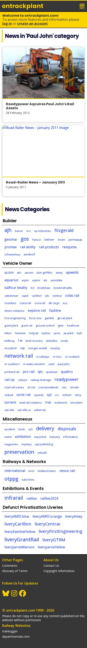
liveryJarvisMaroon (19, 547)
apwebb (72, 272)
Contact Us (51, 566)
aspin (25, 280)
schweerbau (12, 254)
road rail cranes (14, 387)
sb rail (31, 387)
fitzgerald (63, 230)
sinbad (8, 395)
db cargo (54, 303)
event (8, 437)
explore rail (37, 310)
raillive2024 (49, 498)
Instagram (14, 593)
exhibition (23, 436)
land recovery (34, 341)
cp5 (30, 429)
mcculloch (10, 348)
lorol (31, 471)
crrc (28, 231)
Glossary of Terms (15, 571)
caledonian (11, 296)
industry (54, 437)
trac (48, 402)
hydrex (46, 333)
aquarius (11, 280)
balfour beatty (15, 287)
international (14, 470)
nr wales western (34, 364)
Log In (7, 23)
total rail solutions (30, 402)
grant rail (26, 325)
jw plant (68, 333)
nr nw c (57, 356)
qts (40, 371)
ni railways (42, 356)
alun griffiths (44, 272)
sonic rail (23, 394)
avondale (56, 280)
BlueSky (6, 593)
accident (9, 429)
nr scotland (72, 356)
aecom (29, 272)
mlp (22, 348)
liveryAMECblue (16, 516)
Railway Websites (16, 625)
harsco (36, 239)
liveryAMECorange (47, 516)
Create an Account (32, 23)
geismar (10, 239)
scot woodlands (48, 387)
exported (40, 437)
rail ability (27, 247)
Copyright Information (59, 571)
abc (19, 272)
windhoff (29, 254)
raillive (31, 498)
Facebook (23, 593)
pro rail (28, 371)
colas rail (72, 295)
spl (49, 394)
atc (45, 280)
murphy (55, 348)
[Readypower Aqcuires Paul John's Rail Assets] (43, 72)
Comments (10, 566)
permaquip (75, 239)
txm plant (76, 402)
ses (64, 387)
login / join (73, 6)
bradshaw (44, 288)
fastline (55, 310)
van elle (9, 410)
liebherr (49, 239)
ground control (45, 325)
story (78, 395)
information (70, 437)
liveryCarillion (17, 524)
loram (61, 239)
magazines (11, 444)
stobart (66, 395)
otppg (11, 478)
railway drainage (41, 380)
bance (19, 231)
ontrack (22, 6)
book (21, 429)
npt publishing (44, 444)
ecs (65, 303)
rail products (49, 247)
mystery (26, 444)
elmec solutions (14, 311)
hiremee (20, 333)
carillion (37, 296)
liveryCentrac (48, 524)
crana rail (25, 303)
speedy (39, 395)
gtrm (61, 325)
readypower (66, 379)
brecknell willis (63, 288)
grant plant (11, 325)
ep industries (42, 231)
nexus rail (67, 470)
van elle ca (24, 410)
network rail (18, 355)
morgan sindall (37, 348)
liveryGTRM (53, 540)
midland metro (47, 471)
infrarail (13, 497)
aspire (36, 280)
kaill (79, 333)
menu (82, 6)
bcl (32, 288)
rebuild (42, 453)
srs (57, 395)
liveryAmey (73, 516)
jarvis (57, 333)
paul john (63, 364)
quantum (51, 372)
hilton (8, 333)
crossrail (39, 303)
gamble (49, 318)
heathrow (73, 325)
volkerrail (40, 410)
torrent (10, 402)
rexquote (69, 247)
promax (10, 247)
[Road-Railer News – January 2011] (43, 151)
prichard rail (11, 372)
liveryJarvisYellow (51, 547)
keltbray (9, 341)
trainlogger (10, 631)
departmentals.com (16, 636)
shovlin (74, 387)
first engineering (15, 318)
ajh (8, 229)
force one (35, 318)
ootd (51, 364)
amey (59, 272)
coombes (10, 303)
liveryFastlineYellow (19, 531)
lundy (64, 341)
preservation (19, 451)
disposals (67, 429)
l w (20, 340)
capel (25, 296)
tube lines (28, 479)
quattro (67, 371)
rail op (9, 379)
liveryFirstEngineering (60, 531)
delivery (45, 428)
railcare (22, 380)
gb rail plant (64, 318)
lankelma (51, 341)
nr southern (12, 364)
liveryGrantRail (21, 539)
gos (25, 238)
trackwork (61, 402)
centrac (57, 296)
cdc (47, 296)
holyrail (33, 333)
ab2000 (9, 272)
